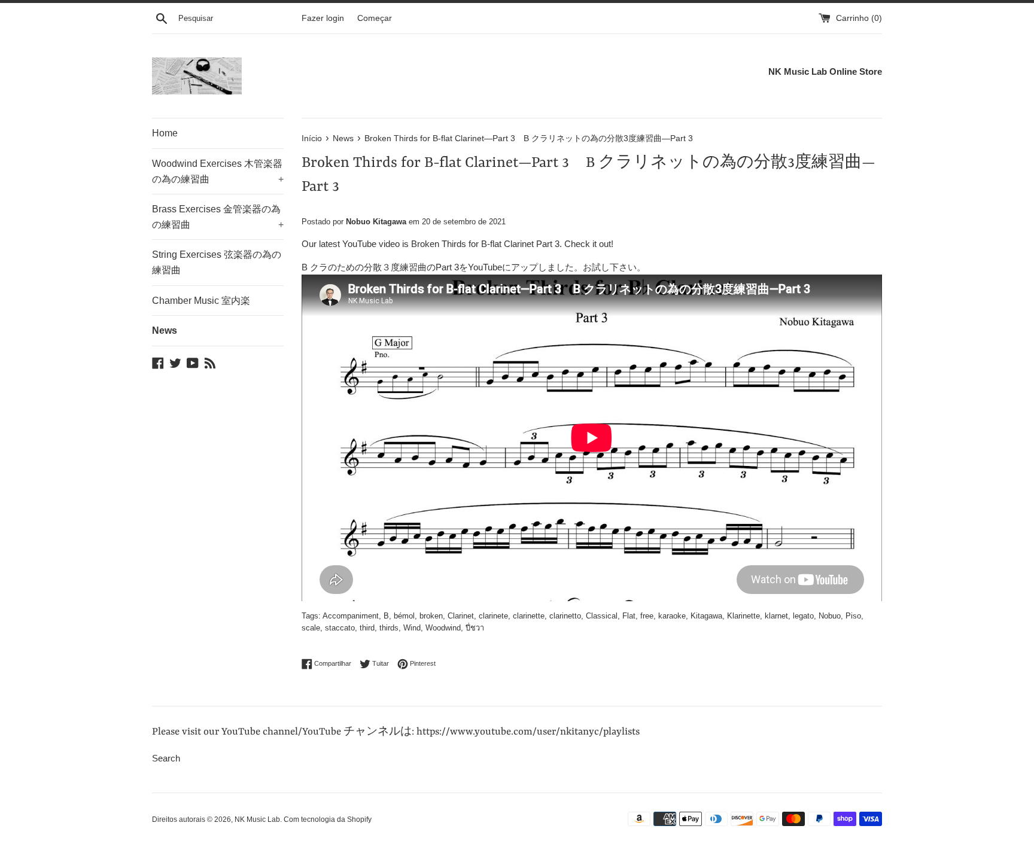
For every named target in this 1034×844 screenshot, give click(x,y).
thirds (389, 627)
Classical (602, 615)
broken (431, 615)
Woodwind (443, 627)
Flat (628, 615)
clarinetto (565, 615)
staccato (340, 627)
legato (803, 615)
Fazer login (323, 18)
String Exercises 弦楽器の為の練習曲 (216, 262)
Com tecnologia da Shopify (328, 819)
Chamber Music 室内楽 (201, 300)
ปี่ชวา (475, 627)
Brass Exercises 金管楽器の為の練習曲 (218, 217)
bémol (404, 615)
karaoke (672, 615)
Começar (374, 18)
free (646, 615)
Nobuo (830, 615)
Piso (853, 615)
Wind (412, 627)
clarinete (493, 615)
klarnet (776, 615)
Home (165, 133)
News (164, 330)
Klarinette (743, 615)
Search (166, 758)
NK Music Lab (257, 819)
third (367, 627)
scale (311, 627)
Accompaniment (351, 615)
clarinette (529, 615)
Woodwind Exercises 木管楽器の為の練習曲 (218, 171)
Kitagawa (706, 615)
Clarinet (461, 615)
